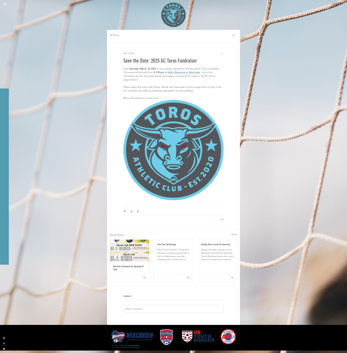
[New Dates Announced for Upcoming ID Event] (129, 251)
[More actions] (222, 53)
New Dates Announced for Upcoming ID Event (128, 268)
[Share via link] (138, 211)
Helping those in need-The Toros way (215, 244)
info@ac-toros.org (134, 345)
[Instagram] (4, 338)
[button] (5, 4)
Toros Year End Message (166, 244)
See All (234, 234)
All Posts (114, 35)
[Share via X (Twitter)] (131, 211)
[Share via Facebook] (124, 211)
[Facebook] (4, 343)
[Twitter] (4, 349)
